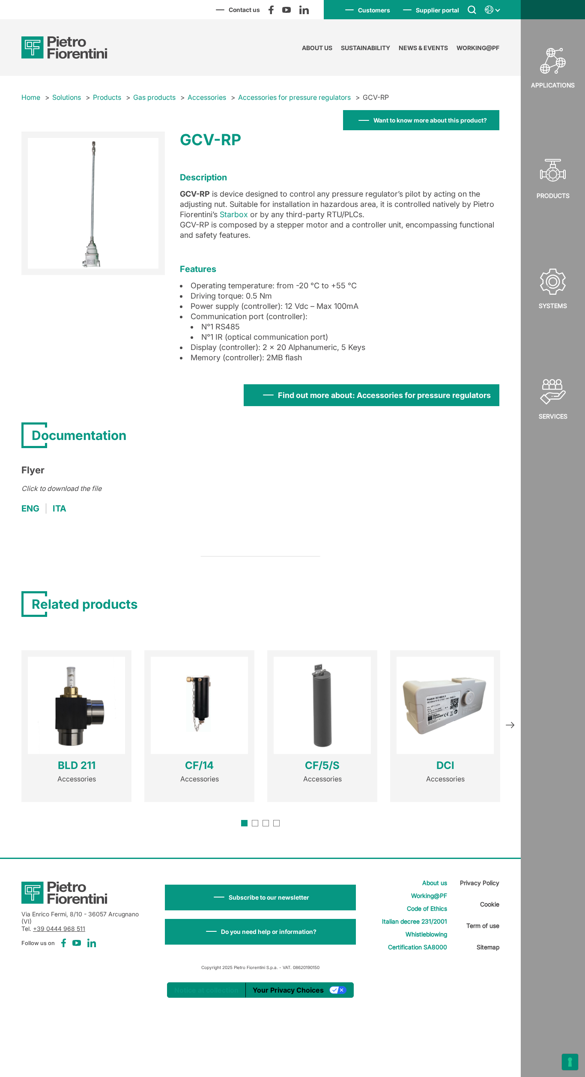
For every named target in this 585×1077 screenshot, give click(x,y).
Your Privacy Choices (288, 990)
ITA (59, 508)
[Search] (472, 9)
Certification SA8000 (417, 947)
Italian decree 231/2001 (414, 921)
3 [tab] (266, 823)
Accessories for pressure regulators (294, 97)
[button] (260, 897)
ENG (30, 508)
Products (553, 195)
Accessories (207, 97)
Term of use (482, 925)
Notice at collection (206, 990)
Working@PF (478, 47)
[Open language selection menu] (492, 10)
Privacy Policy (479, 882)
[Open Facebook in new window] (271, 10)
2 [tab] (255, 823)
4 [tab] (276, 823)
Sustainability (365, 47)
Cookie (489, 904)
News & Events (423, 47)
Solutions (66, 97)
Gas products (154, 97)
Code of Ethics (427, 908)
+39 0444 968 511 (59, 928)
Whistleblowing (426, 934)
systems (553, 305)
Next (510, 726)
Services (553, 416)
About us (317, 47)
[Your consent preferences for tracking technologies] (570, 1062)
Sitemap (488, 947)
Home (30, 97)
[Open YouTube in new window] (286, 10)
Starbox (234, 214)
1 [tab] (244, 823)
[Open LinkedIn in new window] (304, 10)
